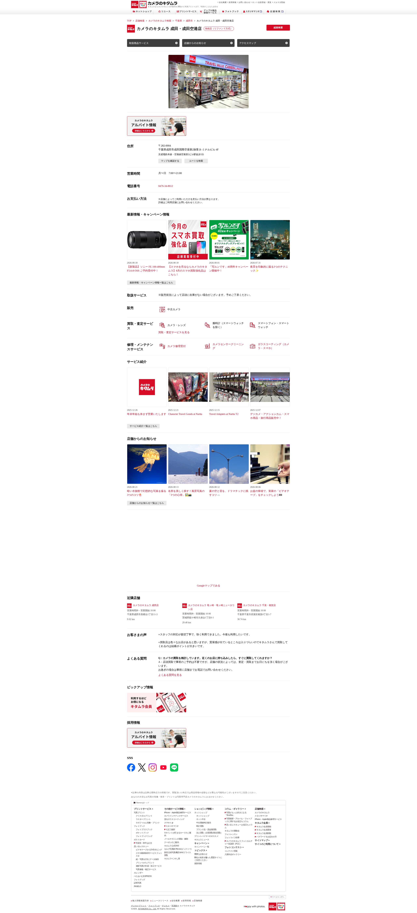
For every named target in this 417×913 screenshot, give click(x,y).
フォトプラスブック (144, 829)
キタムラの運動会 (232, 831)
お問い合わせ (244, 2)
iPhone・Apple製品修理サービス (177, 812)
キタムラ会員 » (262, 823)
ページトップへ (278, 897)
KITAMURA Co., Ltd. (147, 909)
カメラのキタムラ (262, 812)
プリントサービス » (143, 809)
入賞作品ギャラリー (233, 854)
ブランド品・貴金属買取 (206, 829)
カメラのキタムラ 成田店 (146, 605)
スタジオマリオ (172, 826)
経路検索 (278, 27)
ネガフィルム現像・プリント (148, 823)
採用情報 (232, 2)
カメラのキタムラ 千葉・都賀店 (259, 605)
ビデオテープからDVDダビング (149, 850)
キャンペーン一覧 (201, 847)
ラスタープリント (143, 819)
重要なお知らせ (200, 854)
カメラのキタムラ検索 (159, 21)
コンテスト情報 (231, 851)
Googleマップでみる (208, 585)
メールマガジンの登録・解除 (176, 839)
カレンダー (138, 873)
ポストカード (139, 839)
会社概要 (223, 2)
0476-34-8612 (165, 186)
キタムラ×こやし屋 (172, 858)
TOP (129, 21)
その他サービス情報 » (174, 809)
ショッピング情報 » (203, 809)
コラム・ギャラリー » (235, 809)
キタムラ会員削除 (263, 833)
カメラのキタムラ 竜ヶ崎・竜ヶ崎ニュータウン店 (211, 607)
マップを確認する (170, 161)
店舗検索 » (260, 809)
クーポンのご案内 (171, 842)
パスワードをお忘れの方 (266, 837)
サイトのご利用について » (267, 844)
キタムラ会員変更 (263, 830)
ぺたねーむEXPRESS (142, 876)
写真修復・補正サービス (146, 869)
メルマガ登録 (279, 2)
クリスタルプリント (144, 816)
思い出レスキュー (141, 846)
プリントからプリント (145, 863)
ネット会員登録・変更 (261, 2)
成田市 (189, 21)
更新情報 (198, 863)
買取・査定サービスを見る (174, 332)
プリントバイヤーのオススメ (206, 836)
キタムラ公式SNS (171, 846)
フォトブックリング (144, 836)
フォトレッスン (231, 834)
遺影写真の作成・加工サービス (149, 866)
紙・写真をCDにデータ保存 (147, 859)
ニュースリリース (160, 900)
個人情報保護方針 (140, 900)
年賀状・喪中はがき (144, 843)
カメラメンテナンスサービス (176, 816)
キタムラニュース (201, 839)
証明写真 (137, 883)
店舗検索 (139, 21)
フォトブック (139, 826)
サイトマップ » (262, 840)
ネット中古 (200, 819)
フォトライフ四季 (232, 837)
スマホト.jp (168, 823)
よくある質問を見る (170, 675)
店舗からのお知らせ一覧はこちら (147, 503)
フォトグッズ (139, 879)
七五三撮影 (170, 829)
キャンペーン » (201, 843)
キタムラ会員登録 (263, 826)
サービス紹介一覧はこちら (143, 426)
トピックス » (200, 850)
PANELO (137, 886)
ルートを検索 (196, 161)
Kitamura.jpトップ (142, 803)
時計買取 (200, 826)
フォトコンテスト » (234, 847)
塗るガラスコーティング (174, 819)
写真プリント (139, 812)
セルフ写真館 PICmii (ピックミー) (177, 849)
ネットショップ (200, 812)
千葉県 (178, 21)
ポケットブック (142, 833)
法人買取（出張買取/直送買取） (209, 833)
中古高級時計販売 (203, 823)
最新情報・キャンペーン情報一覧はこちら (151, 282)
